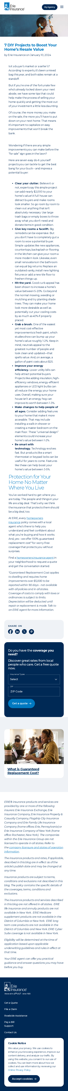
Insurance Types (17, 674)
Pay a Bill (9, 1022)
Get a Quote (11, 1002)
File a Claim (10, 1009)
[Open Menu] (62, 7)
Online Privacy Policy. (19, 1070)
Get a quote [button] (20, 703)
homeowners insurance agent (35, 557)
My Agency (49, 7)
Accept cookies (22, 1078)
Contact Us (10, 1032)
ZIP (11, 686)
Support (8, 1025)
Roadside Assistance (15, 1015)
